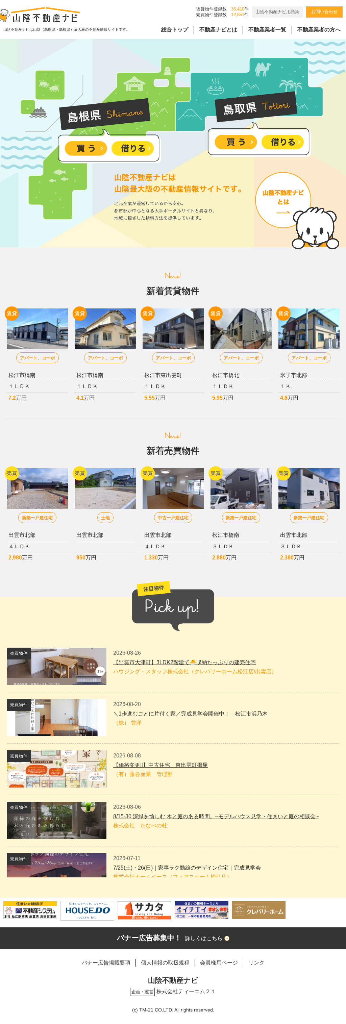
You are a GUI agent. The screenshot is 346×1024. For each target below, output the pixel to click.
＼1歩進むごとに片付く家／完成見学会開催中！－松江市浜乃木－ (193, 714)
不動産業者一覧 (267, 29)
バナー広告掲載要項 (106, 963)
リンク (256, 963)
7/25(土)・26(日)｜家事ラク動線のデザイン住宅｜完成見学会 (187, 868)
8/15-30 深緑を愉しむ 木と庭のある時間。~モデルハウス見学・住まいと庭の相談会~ (216, 816)
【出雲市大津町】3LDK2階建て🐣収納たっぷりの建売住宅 (184, 662)
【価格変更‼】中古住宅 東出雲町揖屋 (160, 765)
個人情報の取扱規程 (165, 963)
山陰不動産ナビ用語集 (277, 11)
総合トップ (174, 29)
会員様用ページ (219, 963)
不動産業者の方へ (319, 29)
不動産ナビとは (218, 29)
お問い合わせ (324, 11)
